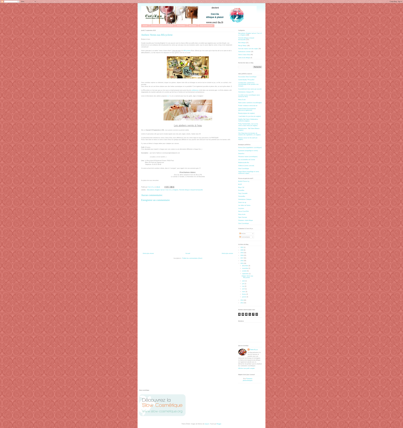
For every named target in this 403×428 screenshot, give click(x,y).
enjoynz (207, 424)
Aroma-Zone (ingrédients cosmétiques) (250, 147)
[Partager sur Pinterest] (173, 187)
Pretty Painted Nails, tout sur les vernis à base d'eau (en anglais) (248, 124)
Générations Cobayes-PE (246, 92)
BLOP (240, 184)
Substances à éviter (244, 51)
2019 (242, 252)
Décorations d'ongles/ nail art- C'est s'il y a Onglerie (162, 190)
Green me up (242, 202)
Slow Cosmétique (243, 168)
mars (244, 291)
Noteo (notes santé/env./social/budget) (250, 102)
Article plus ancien (227, 253)
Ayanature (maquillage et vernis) (248, 150)
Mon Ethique (192, 25)
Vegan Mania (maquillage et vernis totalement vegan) (248, 172)
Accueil (145, 25)
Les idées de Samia (244, 205)
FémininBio (241, 196)
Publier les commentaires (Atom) (192, 258)
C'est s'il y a (254, 349)
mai (243, 286)
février (244, 294)
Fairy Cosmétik (242, 193)
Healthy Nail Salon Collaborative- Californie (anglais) (248, 120)
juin (243, 283)
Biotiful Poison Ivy (243, 181)
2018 (242, 255)
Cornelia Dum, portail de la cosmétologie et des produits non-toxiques (248, 84)
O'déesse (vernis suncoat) (246, 165)
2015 (242, 263)
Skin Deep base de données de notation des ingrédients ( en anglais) (249, 134)
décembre (245, 265)
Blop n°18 (241, 187)
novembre (245, 268)
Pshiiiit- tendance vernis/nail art (247, 105)
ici (168, 96)
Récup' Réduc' (181, 25)
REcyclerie (187, 50)
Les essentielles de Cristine (246, 159)
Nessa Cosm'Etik (243, 211)
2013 (242, 303)
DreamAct (241, 153)
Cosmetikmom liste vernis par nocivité (250, 89)
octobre (244, 271)
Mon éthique (242, 42)
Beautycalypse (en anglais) (246, 113)
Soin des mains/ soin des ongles (248, 48)
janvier (244, 297)
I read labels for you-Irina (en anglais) (249, 116)
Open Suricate (242, 217)
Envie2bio (241, 190)
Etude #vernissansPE (206, 25)
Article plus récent (148, 253)
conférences (195, 90)
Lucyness (241, 208)
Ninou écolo (241, 214)
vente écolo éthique (244, 57)
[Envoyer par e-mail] (165, 187)
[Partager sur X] (169, 187)
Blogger (219, 424)
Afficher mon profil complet (246, 368)
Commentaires (245, 237)
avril (243, 289)
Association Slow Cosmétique (247, 77)
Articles (243, 233)
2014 (242, 300)
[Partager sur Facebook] (171, 187)
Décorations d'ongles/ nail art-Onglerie (162, 25)
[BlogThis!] (167, 187)
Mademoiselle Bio (243, 162)
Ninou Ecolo (242, 99)
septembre (245, 273)
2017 (242, 258)
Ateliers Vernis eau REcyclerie (247, 276)
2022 (242, 247)
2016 (242, 260)
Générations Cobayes (244, 199)
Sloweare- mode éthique (245, 220)
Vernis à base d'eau (244, 54)
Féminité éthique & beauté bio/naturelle (191, 190)
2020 (242, 250)
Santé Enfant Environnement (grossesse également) (247, 109)
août (243, 281)
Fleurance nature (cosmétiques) (247, 156)
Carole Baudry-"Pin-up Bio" (246, 79)
